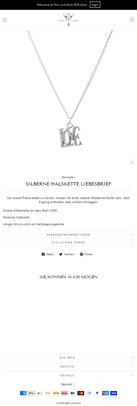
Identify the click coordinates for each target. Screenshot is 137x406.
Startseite (68, 177)
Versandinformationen (68, 234)
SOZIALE (67, 375)
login (95, 4)
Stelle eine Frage (68, 242)
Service (68, 366)
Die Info (67, 357)
